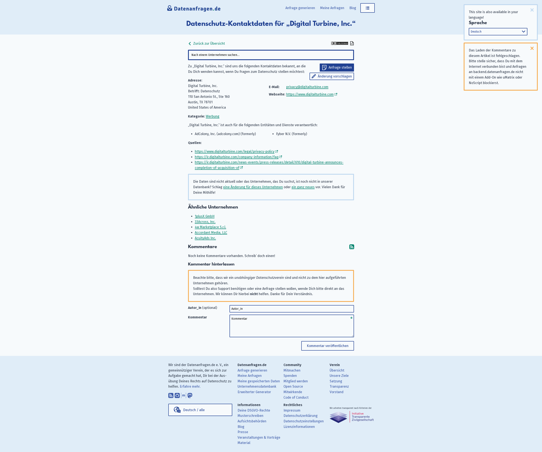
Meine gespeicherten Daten (259, 381)
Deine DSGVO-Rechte (254, 410)
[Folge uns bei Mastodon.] (189, 394)
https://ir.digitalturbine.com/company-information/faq (236, 157)
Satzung (336, 381)
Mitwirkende (292, 392)
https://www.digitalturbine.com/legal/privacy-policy (234, 151)
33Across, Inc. (205, 222)
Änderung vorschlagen (335, 76)
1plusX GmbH (204, 216)
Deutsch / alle (194, 410)
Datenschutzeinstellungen (303, 421)
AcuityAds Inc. (205, 238)
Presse (243, 432)
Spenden (290, 376)
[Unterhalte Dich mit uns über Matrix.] (183, 394)
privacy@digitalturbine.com (307, 87)
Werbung (212, 116)
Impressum (291, 410)
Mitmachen (291, 370)
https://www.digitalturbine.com (310, 94)
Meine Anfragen (332, 8)
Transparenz (339, 386)
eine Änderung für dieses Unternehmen (253, 187)
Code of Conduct (295, 397)
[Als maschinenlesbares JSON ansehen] (351, 44)
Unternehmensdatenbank (257, 386)
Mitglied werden (295, 381)
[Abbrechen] (532, 10)
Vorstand (336, 392)
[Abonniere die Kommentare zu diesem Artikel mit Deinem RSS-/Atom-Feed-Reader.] (351, 246)
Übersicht (337, 370)
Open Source (293, 386)
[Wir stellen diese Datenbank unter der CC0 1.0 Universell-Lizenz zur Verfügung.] (339, 44)
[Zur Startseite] (194, 9)
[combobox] (271, 55)
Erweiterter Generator (254, 392)
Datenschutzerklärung (300, 416)
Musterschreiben (250, 416)
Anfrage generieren (300, 8)
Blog (352, 8)
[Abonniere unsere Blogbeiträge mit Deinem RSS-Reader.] (170, 394)
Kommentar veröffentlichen (327, 346)
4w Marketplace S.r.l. (210, 227)
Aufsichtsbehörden (252, 421)
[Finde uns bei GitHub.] (177, 394)
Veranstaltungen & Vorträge (259, 437)
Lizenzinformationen (299, 427)
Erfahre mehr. (190, 386)
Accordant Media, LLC (211, 233)
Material (244, 443)
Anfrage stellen (340, 67)
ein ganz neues (303, 187)
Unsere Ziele (339, 376)
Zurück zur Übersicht (208, 43)
